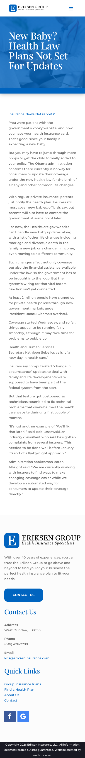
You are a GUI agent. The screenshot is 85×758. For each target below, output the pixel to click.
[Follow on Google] (23, 716)
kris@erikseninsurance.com (26, 658)
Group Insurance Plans (22, 684)
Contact (10, 700)
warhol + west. (42, 755)
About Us (11, 695)
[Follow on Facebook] (10, 716)
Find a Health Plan (19, 690)
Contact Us (23, 595)
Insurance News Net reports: (32, 114)
